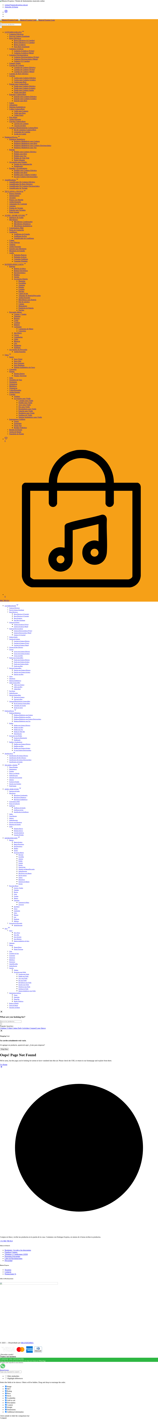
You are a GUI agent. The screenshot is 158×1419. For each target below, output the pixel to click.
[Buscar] (1, 27)
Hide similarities (13, 1376)
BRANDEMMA (27, 1343)
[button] (1, 1011)
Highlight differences (15, 1378)
